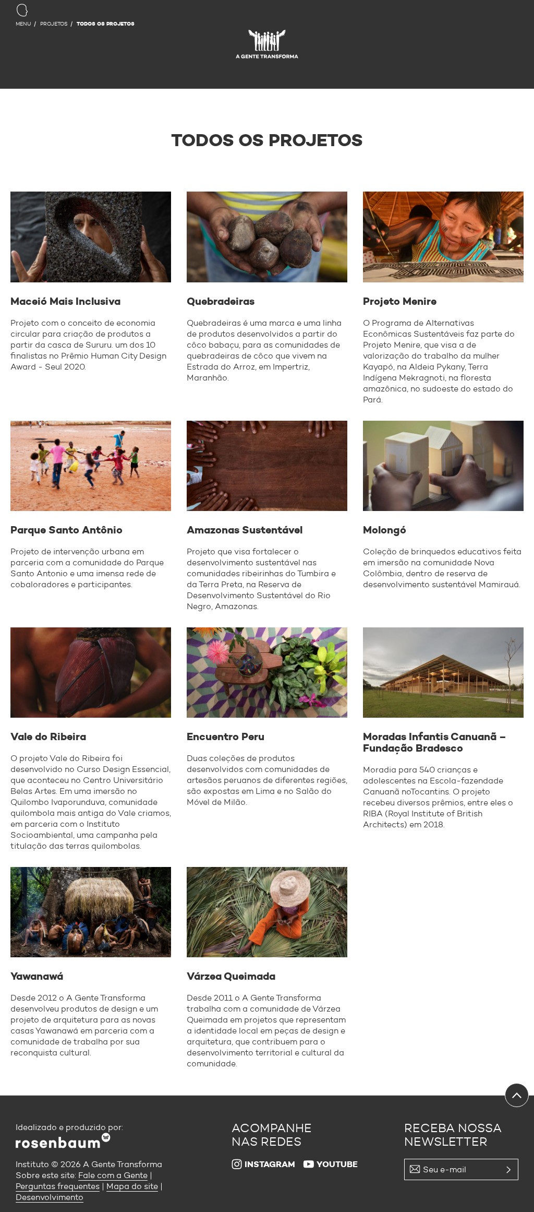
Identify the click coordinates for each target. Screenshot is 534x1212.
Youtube (337, 1164)
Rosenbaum (267, 46)
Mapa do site (132, 1186)
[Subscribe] (407, 1188)
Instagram (270, 1164)
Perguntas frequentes (58, 1186)
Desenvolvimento (49, 1197)
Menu (23, 24)
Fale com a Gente (113, 1175)
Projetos (54, 24)
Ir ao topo (517, 1095)
